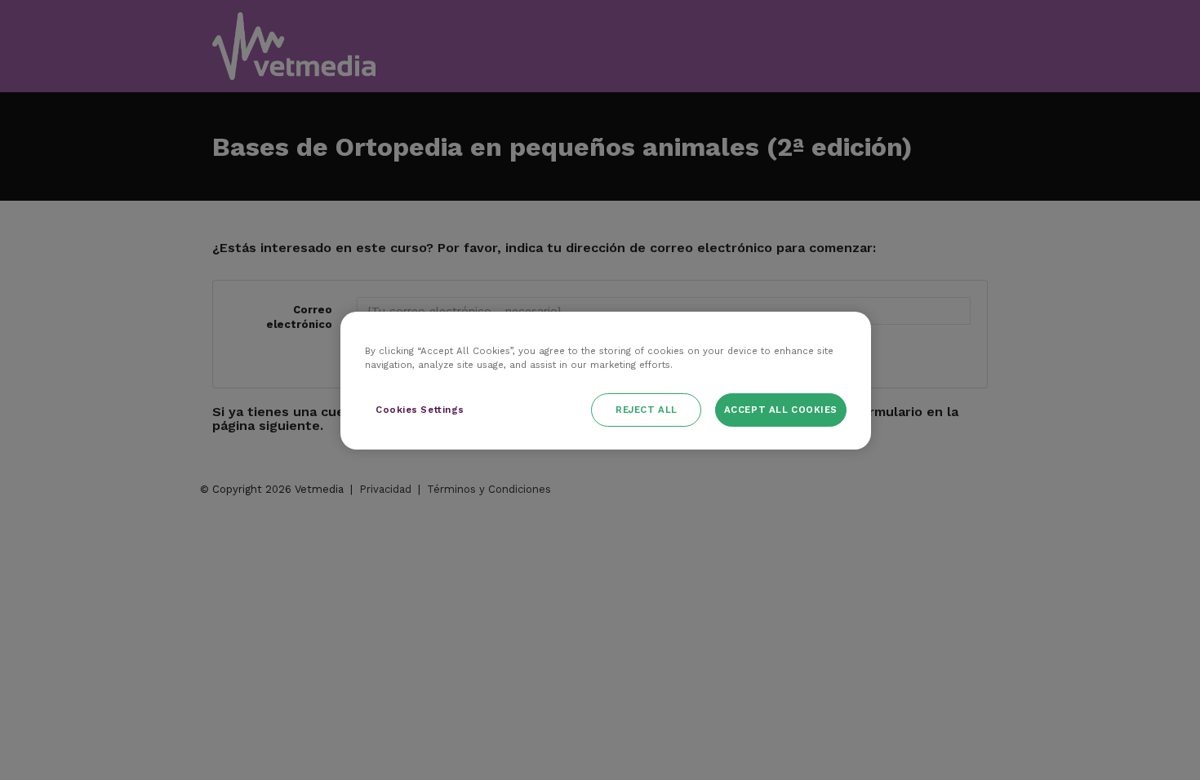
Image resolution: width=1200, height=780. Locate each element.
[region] (605, 381)
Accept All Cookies (781, 409)
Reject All (647, 409)
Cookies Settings (420, 409)
